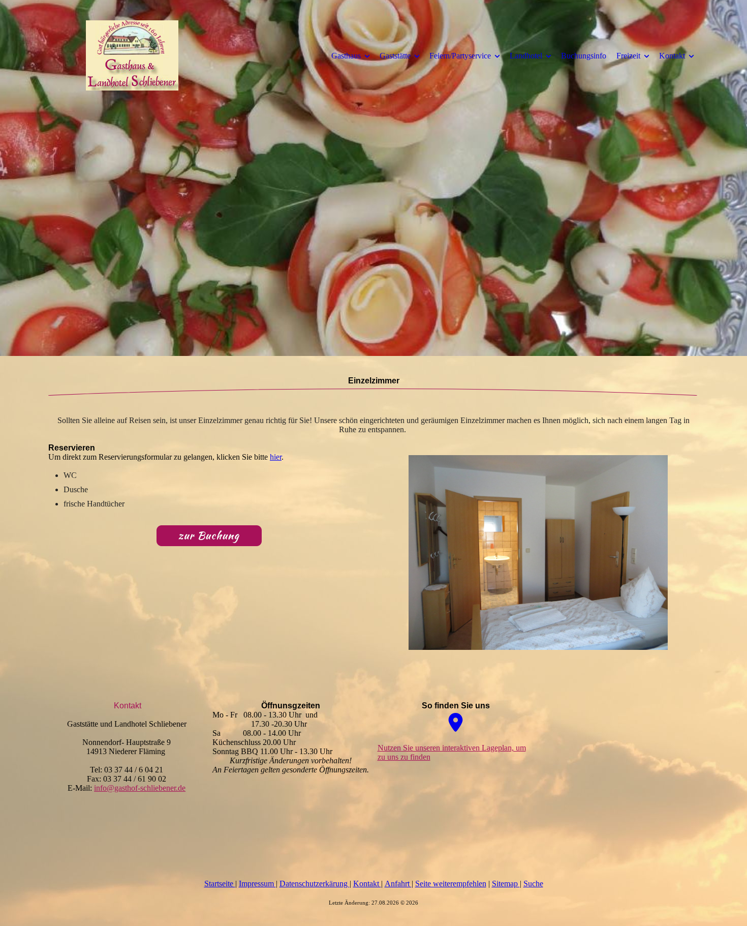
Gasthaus (346, 55)
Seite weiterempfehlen (450, 883)
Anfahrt (398, 883)
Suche (533, 883)
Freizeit (628, 55)
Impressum (257, 883)
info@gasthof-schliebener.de (139, 788)
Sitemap (506, 883)
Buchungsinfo (583, 55)
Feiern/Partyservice (460, 55)
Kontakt (672, 55)
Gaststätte (395, 55)
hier (276, 457)
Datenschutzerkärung (314, 883)
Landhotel (526, 55)
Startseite (219, 883)
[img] (132, 55)
